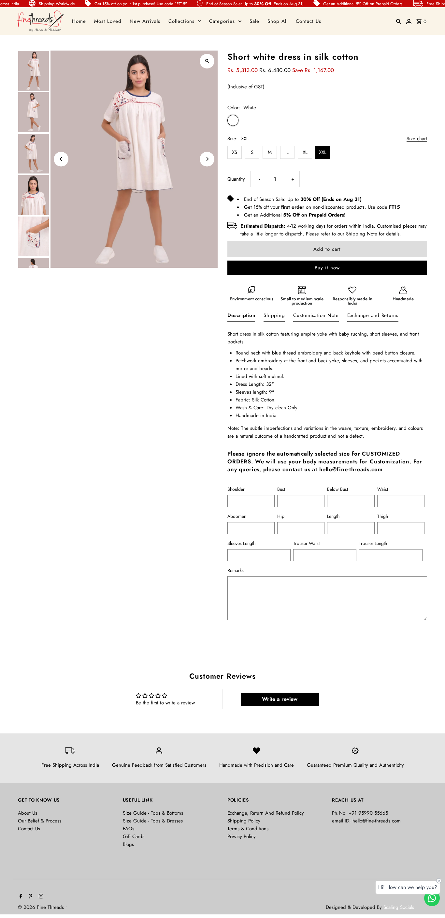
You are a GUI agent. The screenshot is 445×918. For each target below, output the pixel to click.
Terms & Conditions (247, 828)
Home (79, 21)
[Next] (207, 159)
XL (305, 152)
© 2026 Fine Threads (41, 907)
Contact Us (308, 21)
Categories (222, 21)
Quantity (236, 179)
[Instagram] (40, 896)
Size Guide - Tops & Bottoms (153, 813)
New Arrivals (145, 21)
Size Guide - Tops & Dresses (153, 820)
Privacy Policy (241, 836)
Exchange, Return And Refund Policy (265, 813)
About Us (27, 813)
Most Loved (108, 21)
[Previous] (61, 159)
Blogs (128, 844)
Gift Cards (133, 836)
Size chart (417, 139)
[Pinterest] (29, 896)
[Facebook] (20, 896)
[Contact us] (432, 898)
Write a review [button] (279, 699)
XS (234, 152)
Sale (254, 21)
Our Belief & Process (39, 820)
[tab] (241, 317)
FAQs (128, 828)
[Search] (399, 21)
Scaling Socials (399, 907)
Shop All (277, 21)
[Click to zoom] (207, 61)
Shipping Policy (243, 820)
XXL (322, 152)
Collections (181, 21)
